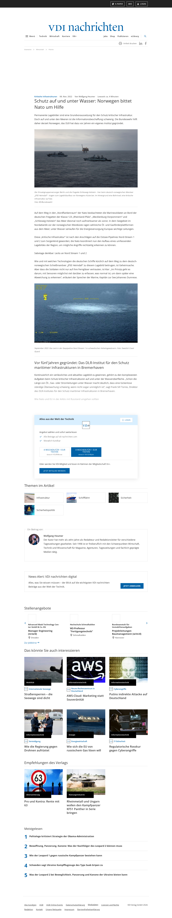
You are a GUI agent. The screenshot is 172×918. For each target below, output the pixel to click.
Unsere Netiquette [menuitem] (53, 909)
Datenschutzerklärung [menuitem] (75, 905)
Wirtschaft (54, 36)
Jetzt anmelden (132, 586)
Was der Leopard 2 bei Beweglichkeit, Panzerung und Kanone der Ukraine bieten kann (78, 874)
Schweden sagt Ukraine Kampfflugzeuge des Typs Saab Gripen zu (66, 865)
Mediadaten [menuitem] (93, 904)
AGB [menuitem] (41, 905)
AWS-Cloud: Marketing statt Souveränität (85, 697)
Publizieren (123, 36)
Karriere (66, 36)
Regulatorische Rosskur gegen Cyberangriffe (125, 748)
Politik (51, 49)
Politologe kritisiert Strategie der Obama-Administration (61, 836)
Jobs (106, 36)
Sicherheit (126, 497)
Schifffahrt (84, 497)
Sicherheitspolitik (46, 510)
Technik (43, 36)
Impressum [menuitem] (69, 909)
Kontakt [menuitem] (39, 909)
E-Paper (119, 4)
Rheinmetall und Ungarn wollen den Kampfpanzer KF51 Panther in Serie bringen (83, 807)
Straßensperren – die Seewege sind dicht (38, 696)
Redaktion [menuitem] (28, 909)
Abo (130, 4)
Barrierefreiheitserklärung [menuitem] (88, 909)
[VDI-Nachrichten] (86, 27)
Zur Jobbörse (30, 642)
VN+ (75, 36)
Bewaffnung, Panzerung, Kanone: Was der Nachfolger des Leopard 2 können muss (75, 845)
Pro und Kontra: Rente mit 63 (41, 803)
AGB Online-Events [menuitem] (54, 905)
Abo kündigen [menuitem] (30, 905)
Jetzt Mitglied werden (54, 471)
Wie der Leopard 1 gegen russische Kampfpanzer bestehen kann (65, 855)
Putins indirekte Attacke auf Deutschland (128, 696)
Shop (112, 36)
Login (143, 4)
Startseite (27, 49)
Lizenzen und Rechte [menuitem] (110, 905)
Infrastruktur (43, 497)
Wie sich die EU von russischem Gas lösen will (84, 748)
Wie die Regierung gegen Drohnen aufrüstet (40, 748)
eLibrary (135, 36)
